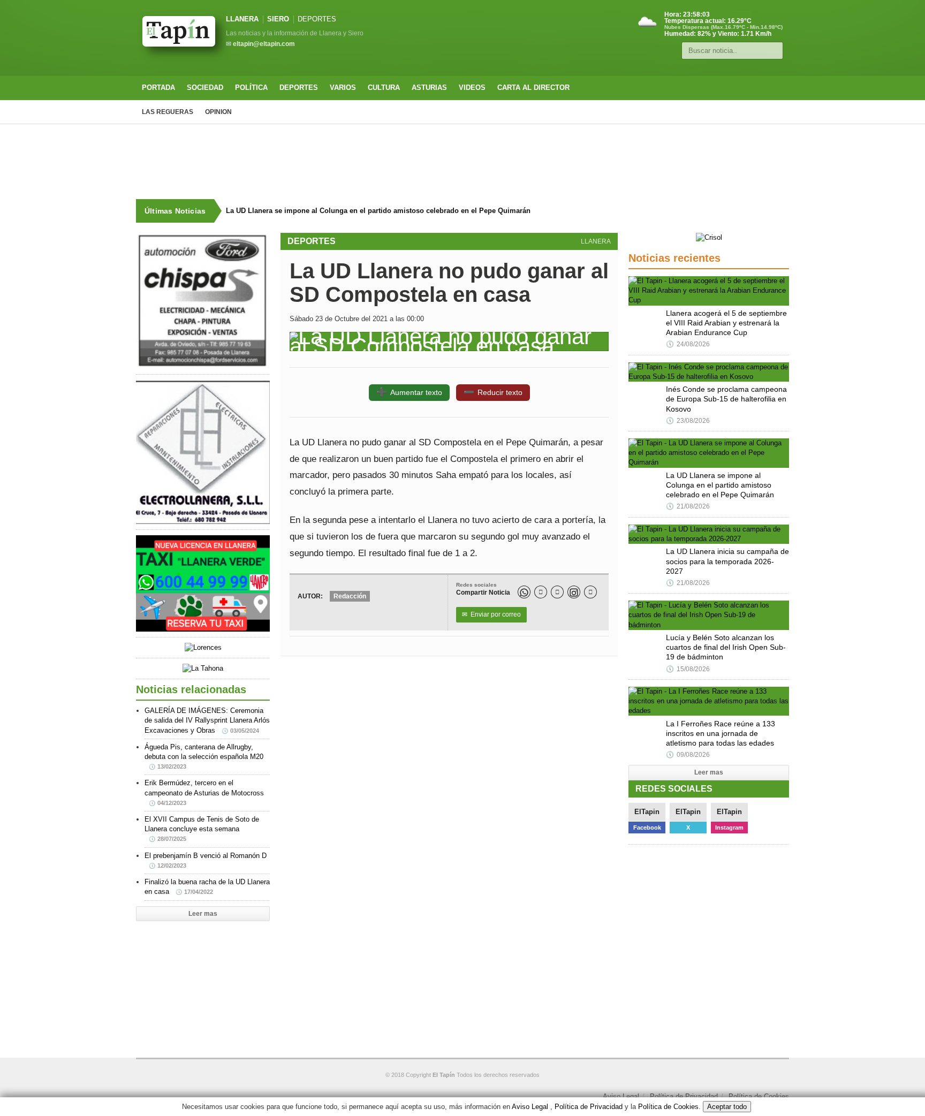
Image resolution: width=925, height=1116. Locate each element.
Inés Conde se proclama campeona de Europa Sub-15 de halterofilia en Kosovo (726, 399)
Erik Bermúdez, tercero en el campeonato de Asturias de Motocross (204, 792)
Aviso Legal (621, 1096)
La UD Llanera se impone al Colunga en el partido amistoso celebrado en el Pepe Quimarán (378, 211)
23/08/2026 (688, 420)
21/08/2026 (688, 506)
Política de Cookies (759, 1096)
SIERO (278, 19)
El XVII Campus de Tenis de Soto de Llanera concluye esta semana (202, 828)
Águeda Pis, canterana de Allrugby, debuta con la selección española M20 (204, 756)
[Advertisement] (462, 161)
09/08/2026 (688, 754)
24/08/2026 (688, 344)
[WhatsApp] (524, 592)
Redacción (349, 596)
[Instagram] (574, 592)
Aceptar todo (727, 1107)
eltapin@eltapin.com (264, 44)
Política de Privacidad (684, 1096)
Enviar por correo (491, 614)
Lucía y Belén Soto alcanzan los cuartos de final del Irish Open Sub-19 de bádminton (726, 647)
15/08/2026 (688, 669)
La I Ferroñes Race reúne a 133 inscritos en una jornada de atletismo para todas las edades (720, 733)
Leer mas (202, 913)
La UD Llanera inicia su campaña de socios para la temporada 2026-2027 (727, 561)
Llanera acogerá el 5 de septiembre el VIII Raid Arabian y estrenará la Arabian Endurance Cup (726, 323)
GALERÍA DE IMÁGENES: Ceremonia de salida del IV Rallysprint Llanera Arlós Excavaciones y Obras (207, 720)
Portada (158, 87)
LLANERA (242, 19)
